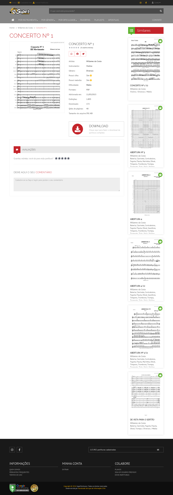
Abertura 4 (136, 219)
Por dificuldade (67, 20)
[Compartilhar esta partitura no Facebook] (77, 54)
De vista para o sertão (142, 420)
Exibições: (73, 99)
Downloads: (73, 104)
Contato (157, 20)
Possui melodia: (75, 80)
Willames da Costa (25, 28)
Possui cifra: (74, 75)
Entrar (14, 3)
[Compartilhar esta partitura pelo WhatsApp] (71, 54)
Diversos (89, 71)
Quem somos (14, 469)
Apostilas (113, 20)
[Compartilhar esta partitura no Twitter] (83, 54)
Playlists (99, 20)
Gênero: (72, 71)
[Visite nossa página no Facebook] (146, 2)
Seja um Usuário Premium (125, 472)
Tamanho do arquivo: (77, 113)
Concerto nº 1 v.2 (139, 85)
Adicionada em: (75, 94)
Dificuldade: (74, 85)
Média (88, 85)
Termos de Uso (15, 475)
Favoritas (85, 20)
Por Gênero (47, 20)
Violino (89, 66)
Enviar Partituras (41, 3)
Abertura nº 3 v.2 (139, 353)
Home (12, 28)
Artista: (72, 61)
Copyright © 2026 (70, 486)
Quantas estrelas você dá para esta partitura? (33, 158)
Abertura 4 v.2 (137, 286)
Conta (156, 3)
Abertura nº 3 (137, 152)
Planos (118, 469)
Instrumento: (74, 66)
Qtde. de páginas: (76, 108)
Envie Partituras (122, 475)
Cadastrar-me (26, 3)
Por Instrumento (27, 20)
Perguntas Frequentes (19, 472)
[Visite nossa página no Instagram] (140, 2)
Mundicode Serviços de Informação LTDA (91, 488)
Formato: (72, 89)
